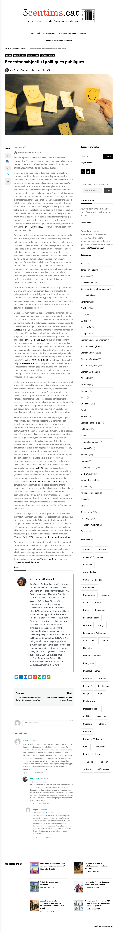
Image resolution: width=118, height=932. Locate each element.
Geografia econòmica (90, 423)
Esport (83, 397)
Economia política (89, 353)
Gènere (84, 416)
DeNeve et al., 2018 (24, 330)
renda (86, 754)
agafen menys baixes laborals (58, 537)
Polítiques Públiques (47, 55)
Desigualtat (86, 333)
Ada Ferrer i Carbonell (42, 579)
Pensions (85, 486)
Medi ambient (87, 474)
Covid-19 (85, 308)
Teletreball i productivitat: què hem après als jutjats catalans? (52, 864)
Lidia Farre (49, 813)
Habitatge (85, 429)
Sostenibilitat (87, 512)
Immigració (86, 448)
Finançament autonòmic (94, 633)
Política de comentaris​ (67, 33)
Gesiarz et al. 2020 (34, 468)
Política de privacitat (103, 926)
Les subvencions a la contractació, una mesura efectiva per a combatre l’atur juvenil (52, 904)
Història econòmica (92, 655)
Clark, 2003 (43, 360)
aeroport (87, 549)
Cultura (84, 321)
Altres (83, 263)
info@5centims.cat (95, 248)
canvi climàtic (89, 572)
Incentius (102, 678)
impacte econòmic (91, 671)
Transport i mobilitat (90, 525)
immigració (88, 663)
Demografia (86, 327)
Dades (86, 610)
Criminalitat (86, 314)
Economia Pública (19, 55)
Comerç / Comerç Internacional (95, 289)
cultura (98, 602)
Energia (84, 391)
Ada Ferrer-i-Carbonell (19, 70)
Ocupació (87, 724)
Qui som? (83, 33)
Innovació (87, 686)
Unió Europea (103, 769)
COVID (86, 602)
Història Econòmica (89, 442)
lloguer (100, 693)
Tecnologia (86, 518)
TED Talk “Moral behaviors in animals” (46, 481)
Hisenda (84, 435)
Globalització (89, 640)
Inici (32, 33)
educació (87, 625)
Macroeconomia (88, 467)
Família (84, 410)
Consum (105, 595)
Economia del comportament (94, 340)
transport (103, 762)
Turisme (84, 531)
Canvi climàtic (87, 282)
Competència (87, 295)
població (102, 724)
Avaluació (101, 549)
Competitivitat (89, 587)
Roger (45, 782)
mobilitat (87, 716)
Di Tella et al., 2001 (27, 360)
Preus (83, 499)
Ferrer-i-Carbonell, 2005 (34, 340)
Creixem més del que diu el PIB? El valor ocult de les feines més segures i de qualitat (97, 903)
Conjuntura (86, 302)
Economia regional (89, 365)
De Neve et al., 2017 (31, 363)
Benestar (8, 55)
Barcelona (87, 564)
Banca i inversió (88, 270)
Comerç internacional (93, 580)
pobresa (87, 731)
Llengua (84, 461)
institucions (103, 686)
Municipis (101, 716)
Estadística (86, 403)
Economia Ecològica (90, 346)
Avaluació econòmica (93, 557)
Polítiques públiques (92, 739)
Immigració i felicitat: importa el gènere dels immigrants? (98, 883)
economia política (91, 618)
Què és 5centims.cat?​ (46, 33)
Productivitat (100, 746)
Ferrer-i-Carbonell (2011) (35, 227)
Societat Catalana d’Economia (59, 40)
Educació (85, 378)
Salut (83, 506)
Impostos (87, 678)
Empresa (85, 384)
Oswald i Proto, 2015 (24, 537)
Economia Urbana (89, 372)
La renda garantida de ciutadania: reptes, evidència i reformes (97, 865)
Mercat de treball (33, 55)
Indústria (85, 454)
